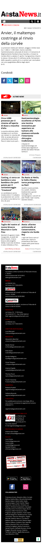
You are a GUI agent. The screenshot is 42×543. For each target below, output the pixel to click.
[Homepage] (4, 21)
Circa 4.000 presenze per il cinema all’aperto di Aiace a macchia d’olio (10, 123)
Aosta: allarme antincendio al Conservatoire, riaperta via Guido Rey (30, 229)
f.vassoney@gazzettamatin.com (15, 382)
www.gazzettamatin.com (13, 277)
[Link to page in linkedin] (15, 80)
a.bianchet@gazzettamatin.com (15, 341)
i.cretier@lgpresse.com (12, 445)
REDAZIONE (9, 310)
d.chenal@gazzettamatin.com (14, 347)
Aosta (27, 249)
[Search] (32, 21)
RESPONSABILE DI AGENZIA (14, 429)
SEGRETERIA (9, 385)
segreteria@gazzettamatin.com (19, 316)
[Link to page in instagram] (27, 80)
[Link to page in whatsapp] (21, 80)
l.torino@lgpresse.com (12, 441)
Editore (7, 281)
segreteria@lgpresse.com (18, 426)
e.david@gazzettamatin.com (14, 353)
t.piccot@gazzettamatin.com (14, 376)
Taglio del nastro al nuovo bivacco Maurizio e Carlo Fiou (10, 228)
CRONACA (26, 222)
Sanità (25, 115)
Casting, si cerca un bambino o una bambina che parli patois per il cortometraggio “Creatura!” (10, 183)
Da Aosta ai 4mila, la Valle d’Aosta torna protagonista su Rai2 (31, 181)
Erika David (8, 158)
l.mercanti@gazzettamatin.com (15, 333)
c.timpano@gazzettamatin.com (15, 364)
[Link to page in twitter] (10, 80)
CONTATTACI (9, 399)
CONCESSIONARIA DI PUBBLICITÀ (16, 414)
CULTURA (26, 175)
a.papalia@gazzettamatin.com (15, 370)
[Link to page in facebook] (4, 80)
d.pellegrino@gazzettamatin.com (15, 358)
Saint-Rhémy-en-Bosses (12, 249)
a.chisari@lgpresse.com (17, 433)
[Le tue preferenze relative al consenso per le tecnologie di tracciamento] (38, 539)
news (29, 28)
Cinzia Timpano (36, 155)
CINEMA (5, 115)
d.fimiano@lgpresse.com (13, 449)
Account (8, 437)
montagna (6, 222)
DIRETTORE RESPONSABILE (14, 329)
